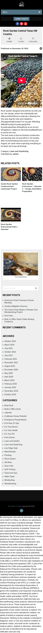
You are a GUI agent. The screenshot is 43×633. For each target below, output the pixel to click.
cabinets (8, 413)
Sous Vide (8, 466)
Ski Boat (8, 462)
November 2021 (11, 363)
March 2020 (9, 380)
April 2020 (8, 377)
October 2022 (10, 352)
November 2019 (11, 391)
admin (16, 154)
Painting (7, 455)
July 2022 (8, 355)
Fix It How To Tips (14, 506)
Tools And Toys (10, 473)
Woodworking (10, 484)
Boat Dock (8, 405)
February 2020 (10, 384)
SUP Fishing (9, 469)
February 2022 (10, 359)
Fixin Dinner (9, 437)
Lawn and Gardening (19, 151)
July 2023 (8, 348)
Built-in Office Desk (12, 409)
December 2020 (11, 370)
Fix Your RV (9, 434)
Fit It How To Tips (11, 423)
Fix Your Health (11, 430)
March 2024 (9, 345)
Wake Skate (9, 476)
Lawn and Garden (12, 441)
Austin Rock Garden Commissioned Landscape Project (9, 186)
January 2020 (10, 387)
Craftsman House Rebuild (15, 416)
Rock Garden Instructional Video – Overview (10, 226)
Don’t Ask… (9, 316)
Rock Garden (10, 459)
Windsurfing (9, 480)
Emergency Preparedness (15, 420)
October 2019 (10, 394)
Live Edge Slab (10, 448)
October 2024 (10, 341)
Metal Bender (10, 452)
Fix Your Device (11, 427)
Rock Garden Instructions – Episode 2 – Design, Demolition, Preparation (32, 187)
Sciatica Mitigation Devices (15, 306)
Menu (5, 12)
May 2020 (8, 373)
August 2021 (9, 366)
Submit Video (21, 19)
